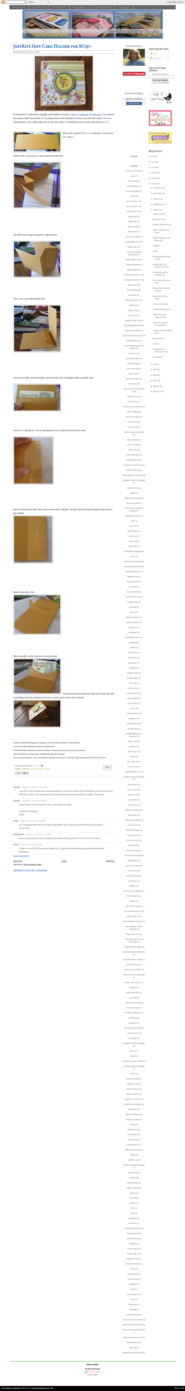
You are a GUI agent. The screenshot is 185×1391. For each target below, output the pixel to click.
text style (132, 1218)
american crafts (132, 237)
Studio (133, 1155)
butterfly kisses (132, 341)
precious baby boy (132, 1003)
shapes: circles (133, 1084)
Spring (133, 1125)
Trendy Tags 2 (132, 1254)
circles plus (132, 384)
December (157, 188)
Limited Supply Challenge (134, 777)
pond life (133, 998)
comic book (133, 422)
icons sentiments (133, 714)
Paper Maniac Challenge (133, 921)
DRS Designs (132, 531)
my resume (39, 7)
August (156, 210)
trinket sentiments (132, 1264)
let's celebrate (132, 762)
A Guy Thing (132, 181)
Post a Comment (21, 856)
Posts (154, 54)
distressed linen (132, 503)
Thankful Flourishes (133, 1228)
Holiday (132, 668)
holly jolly (133, 683)
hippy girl (132, 663)
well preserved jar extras (133, 1320)
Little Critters (133, 785)
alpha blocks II (133, 211)
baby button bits (133, 260)
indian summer (132, 724)
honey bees (133, 688)
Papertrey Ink (131, 934)
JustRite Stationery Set (162, 225)
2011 (153, 167)
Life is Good (133, 767)
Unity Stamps (132, 1279)
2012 (153, 162)
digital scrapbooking (132, 498)
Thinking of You (132, 1234)
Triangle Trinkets (133, 1259)
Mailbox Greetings (132, 810)
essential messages (132, 562)
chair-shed (132, 374)
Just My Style (132, 729)
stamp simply (132, 1140)
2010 (153, 173)
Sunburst (132, 1178)
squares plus (132, 1130)
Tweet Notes (133, 1274)
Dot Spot (133, 526)
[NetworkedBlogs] (134, 99)
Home (64, 861)
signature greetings (132, 1104)
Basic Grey (132, 285)
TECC (133, 1208)
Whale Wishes (132, 1343)
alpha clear (132, 217)
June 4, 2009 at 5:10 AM (31, 845)
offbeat (132, 886)
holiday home (132, 673)
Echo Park (132, 546)
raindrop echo (133, 1033)
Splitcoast (97, 114)
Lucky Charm (132, 805)
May (155, 375)
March (156, 386)
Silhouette (132, 1109)
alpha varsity (133, 227)
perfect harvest (133, 965)
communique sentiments (134, 432)
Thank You (132, 1223)
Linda (15, 821)
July (154, 364)
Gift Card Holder (132, 617)
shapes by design (133, 1079)
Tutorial (47, 769)
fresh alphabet (133, 592)
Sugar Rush (132, 1173)
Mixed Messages (133, 830)
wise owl (133, 1348)
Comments (156, 58)
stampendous (132, 1145)
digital (132, 493)
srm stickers (133, 1135)
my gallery (78, 7)
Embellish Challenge (133, 551)
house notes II (133, 693)
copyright (124, 7)
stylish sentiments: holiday (134, 1165)
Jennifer (17, 787)
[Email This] (16, 773)
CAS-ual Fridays (132, 369)
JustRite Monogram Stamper (32, 769)
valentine (132, 1284)
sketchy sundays (133, 1120)
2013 (153, 156)
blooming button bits (132, 325)
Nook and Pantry (133, 866)
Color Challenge (132, 412)
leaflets (133, 757)
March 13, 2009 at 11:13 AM (38, 834)
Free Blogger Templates (11, 1388)
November (157, 193)
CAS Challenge (133, 364)
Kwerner (132, 747)
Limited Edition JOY (133, 772)
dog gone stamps (132, 516)
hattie (132, 648)
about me (20, 7)
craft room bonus (133, 455)
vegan (133, 1289)
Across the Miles (132, 191)
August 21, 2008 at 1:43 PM (34, 801)
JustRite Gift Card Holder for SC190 (52, 46)
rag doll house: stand (132, 1028)
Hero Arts (132, 658)
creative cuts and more (132, 465)
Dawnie (16, 801)
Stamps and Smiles (133, 1150)
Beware (133, 305)
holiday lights (132, 678)
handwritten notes (132, 637)
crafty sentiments (133, 460)
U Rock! (156, 344)
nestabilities (133, 861)
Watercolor (133, 1305)
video (133, 1299)
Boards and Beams (133, 331)
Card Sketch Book (132, 359)
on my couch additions (133, 891)
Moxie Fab (132, 845)
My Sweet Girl (158, 339)
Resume (133, 1051)
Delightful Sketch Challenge (134, 480)
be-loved (132, 295)
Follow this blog (134, 103)
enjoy (132, 557)
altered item (133, 232)
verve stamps (132, 1294)
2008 (153, 184)
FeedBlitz (165, 83)
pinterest (133, 988)
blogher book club (132, 321)
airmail (133, 196)
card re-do (132, 353)
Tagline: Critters (132, 1188)
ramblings (133, 1038)
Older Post (110, 861)
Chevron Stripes (132, 379)
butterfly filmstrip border (133, 336)
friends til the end (132, 597)
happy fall (133, 643)
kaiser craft (132, 742)
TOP (182, 1388)
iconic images (132, 698)
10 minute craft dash (133, 171)
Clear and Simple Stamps (134, 389)
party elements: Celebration (134, 952)
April (155, 381)
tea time (132, 1198)
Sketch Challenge (80, 114)
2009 (153, 178)
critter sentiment (132, 470)
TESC (133, 1213)
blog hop (132, 315)
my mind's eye (132, 850)
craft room (132, 450)
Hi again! (156, 246)
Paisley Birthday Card (161, 309)
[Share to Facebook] (24, 773)
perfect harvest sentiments (134, 975)
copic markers (133, 440)
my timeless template (133, 856)
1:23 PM (36, 766)
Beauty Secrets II (133, 300)
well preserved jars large (133, 1325)
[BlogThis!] (18, 773)
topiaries (132, 1244)
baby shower (132, 270)
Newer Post (17, 861)
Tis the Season (133, 1239)
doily (133, 521)
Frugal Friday (132, 602)
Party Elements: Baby (132, 947)
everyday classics (133, 572)
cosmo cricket (132, 445)
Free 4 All (133, 587)
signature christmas (133, 1099)
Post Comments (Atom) (33, 865)
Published (133, 1018)
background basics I (132, 280)
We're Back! (158, 357)
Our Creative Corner (132, 911)
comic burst (133, 427)
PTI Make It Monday (132, 1013)
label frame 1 (132, 752)
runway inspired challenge (134, 1066)
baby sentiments (132, 265)
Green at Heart (132, 622)
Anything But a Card (133, 242)
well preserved (133, 1315)
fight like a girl (133, 577)
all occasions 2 (132, 206)
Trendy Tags (132, 1249)
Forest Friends (133, 582)
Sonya (16, 845)
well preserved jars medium (134, 1330)
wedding (132, 1310)
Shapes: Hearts (132, 1089)
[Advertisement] (47, 879)
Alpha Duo (133, 222)
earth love (133, 541)
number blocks (132, 876)
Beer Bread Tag (159, 219)
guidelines (133, 627)
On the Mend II (132, 896)
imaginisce (132, 719)
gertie (132, 612)
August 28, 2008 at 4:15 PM (32, 821)
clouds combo (133, 397)
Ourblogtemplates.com (40, 1388)
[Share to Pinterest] (27, 773)
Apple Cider (132, 247)
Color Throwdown (133, 417)
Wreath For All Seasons (132, 1353)
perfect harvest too (133, 983)
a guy (133, 176)
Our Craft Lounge (133, 906)
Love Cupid (132, 790)
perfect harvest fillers (133, 970)
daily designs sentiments (133, 475)
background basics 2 (132, 275)
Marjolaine (132, 815)
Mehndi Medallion (132, 820)
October (156, 199)
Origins (133, 901)
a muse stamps (133, 186)
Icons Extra (132, 703)
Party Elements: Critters (133, 960)
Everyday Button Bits (132, 567)
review (133, 1056)
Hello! (155, 251)
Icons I (132, 708)
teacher (133, 1203)
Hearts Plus (132, 653)
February (157, 392)
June (155, 370)
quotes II (133, 1023)
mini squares (132, 825)
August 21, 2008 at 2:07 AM (34, 787)
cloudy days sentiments (132, 407)
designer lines (132, 488)
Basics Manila (132, 290)
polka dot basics (133, 993)
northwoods (133, 871)
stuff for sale (133, 1160)
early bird (133, 536)
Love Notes (132, 800)
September (158, 204)
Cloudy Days (133, 402)
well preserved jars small (133, 1337)
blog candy (132, 310)
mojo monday (132, 840)
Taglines (132, 1193)
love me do (132, 795)
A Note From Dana (160, 304)
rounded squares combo (133, 1061)
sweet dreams (132, 1183)
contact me (59, 7)
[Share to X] (21, 773)
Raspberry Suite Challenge (134, 1043)
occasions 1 (133, 881)
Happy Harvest (159, 214)
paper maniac (132, 916)
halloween (132, 633)
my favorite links (101, 7)
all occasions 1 (132, 201)
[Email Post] (41, 766)
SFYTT (132, 1074)
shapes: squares (133, 1094)
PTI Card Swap (133, 1008)
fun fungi (132, 607)
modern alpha (133, 835)
